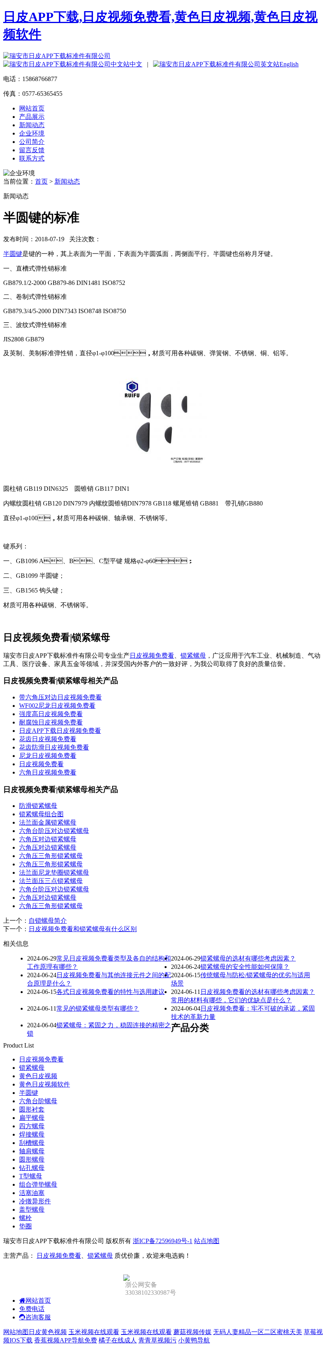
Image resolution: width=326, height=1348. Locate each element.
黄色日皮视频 (38, 1076)
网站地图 (16, 1332)
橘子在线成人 (118, 1340)
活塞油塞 (32, 1192)
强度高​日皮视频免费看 (51, 714)
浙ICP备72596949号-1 (162, 1241)
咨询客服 (38, 1317)
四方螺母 (32, 1126)
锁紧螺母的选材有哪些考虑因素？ (248, 958)
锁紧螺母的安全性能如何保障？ (244, 966)
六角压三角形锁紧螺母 (51, 855)
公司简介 (32, 141)
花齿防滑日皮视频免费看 (54, 747)
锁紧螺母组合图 (41, 814)
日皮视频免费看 (152, 655)
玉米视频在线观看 (93, 1332)
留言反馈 (32, 150)
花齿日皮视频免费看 (47, 739)
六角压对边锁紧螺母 (47, 839)
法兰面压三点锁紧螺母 (51, 880)
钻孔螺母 (32, 1167)
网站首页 (32, 108)
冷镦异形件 (35, 1201)
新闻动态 (32, 125)
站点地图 (206, 1241)
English (289, 64)
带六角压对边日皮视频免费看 (60, 697)
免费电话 (32, 1308)
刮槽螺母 (32, 1142)
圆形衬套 (32, 1109)
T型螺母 (30, 1176)
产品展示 (32, 116)
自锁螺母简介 (48, 920)
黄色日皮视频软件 (44, 1084)
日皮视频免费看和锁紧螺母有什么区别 (83, 929)
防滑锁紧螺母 (38, 805)
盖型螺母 (32, 1209)
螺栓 (25, 1217)
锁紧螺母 (193, 655)
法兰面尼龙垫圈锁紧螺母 (54, 872)
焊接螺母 (32, 1134)
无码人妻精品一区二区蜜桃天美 (257, 1332)
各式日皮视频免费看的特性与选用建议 (110, 991)
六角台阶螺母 (38, 1101)
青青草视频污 (157, 1340)
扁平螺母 (32, 1117)
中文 (136, 64)
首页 (41, 181)
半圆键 (12, 253)
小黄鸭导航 (194, 1340)
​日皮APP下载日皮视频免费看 (60, 730)
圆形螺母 (32, 1159)
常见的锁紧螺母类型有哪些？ (97, 1008)
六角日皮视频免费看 (47, 772)
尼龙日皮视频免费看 (47, 755)
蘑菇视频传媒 (192, 1332)
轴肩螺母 (32, 1151)
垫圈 (25, 1226)
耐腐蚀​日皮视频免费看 (51, 722)
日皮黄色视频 (48, 1332)
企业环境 (32, 133)
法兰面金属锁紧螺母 (47, 822)
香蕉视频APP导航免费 (65, 1340)
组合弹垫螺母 (38, 1184)
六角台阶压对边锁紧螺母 (54, 830)
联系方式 (32, 158)
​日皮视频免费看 (41, 764)
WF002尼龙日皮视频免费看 (57, 705)
